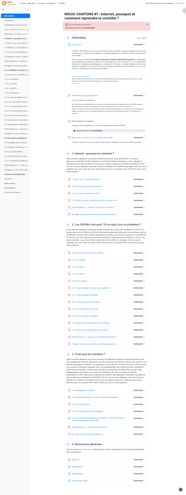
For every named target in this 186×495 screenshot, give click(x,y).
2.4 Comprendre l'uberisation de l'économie (17, 124)
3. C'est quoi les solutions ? (15, 138)
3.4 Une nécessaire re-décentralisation (17, 156)
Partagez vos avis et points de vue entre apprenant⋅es (17, 66)
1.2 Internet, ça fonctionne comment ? (17, 47)
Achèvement (138, 44)
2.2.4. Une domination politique (17, 115)
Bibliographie (10, 188)
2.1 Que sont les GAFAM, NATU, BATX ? (17, 75)
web (134, 62)
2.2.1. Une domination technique (17, 102)
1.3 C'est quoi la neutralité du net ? (17, 52)
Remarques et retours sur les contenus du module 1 (17, 34)
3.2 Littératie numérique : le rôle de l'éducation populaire (17, 147)
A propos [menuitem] (41, 3)
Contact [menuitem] (61, 3)
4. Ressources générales (14, 174)
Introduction (9, 20)
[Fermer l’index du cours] (3, 10)
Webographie (10, 183)
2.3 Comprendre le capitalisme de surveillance (17, 120)
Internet (119, 62)
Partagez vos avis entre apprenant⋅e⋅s (17, 170)
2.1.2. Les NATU (11, 84)
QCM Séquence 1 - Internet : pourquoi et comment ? (17, 61)
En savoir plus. (76, 83)
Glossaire (8, 179)
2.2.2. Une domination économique (17, 106)
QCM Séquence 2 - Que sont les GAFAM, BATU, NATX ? (17, 129)
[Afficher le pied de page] (181, 490)
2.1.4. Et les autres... (12, 93)
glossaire (87, 449)
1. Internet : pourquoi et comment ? (16, 38)
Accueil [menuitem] (23, 3)
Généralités (9, 16)
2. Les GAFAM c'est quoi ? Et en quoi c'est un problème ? (16, 70)
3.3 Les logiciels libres (14, 152)
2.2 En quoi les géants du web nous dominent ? (17, 97)
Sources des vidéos (12, 192)
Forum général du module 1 (15, 29)
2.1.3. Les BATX (11, 88)
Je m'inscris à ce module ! (81, 76)
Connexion (180, 3)
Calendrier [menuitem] (31, 3)
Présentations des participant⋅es (17, 25)
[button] (68, 38)
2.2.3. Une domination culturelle (17, 111)
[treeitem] (15, 25)
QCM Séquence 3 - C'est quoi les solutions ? (17, 165)
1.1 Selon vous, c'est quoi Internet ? (17, 43)
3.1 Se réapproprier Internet (16, 142)
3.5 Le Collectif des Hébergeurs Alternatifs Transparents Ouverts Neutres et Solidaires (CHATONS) (17, 161)
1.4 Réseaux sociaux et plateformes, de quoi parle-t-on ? (17, 56)
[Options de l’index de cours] (28, 10)
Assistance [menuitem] (51, 3)
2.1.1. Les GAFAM (11, 79)
